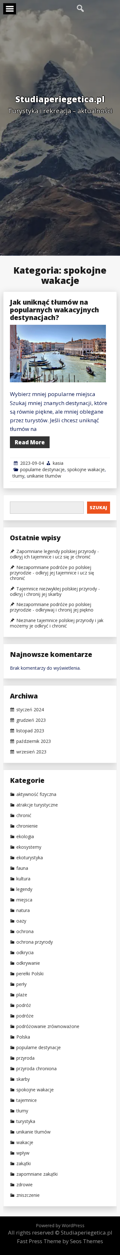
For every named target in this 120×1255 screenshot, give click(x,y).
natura (23, 910)
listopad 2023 (30, 731)
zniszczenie (28, 1195)
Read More (30, 442)
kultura (23, 879)
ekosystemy (28, 847)
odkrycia (25, 952)
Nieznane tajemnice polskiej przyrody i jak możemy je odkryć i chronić (56, 623)
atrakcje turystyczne (37, 805)
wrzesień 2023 (31, 752)
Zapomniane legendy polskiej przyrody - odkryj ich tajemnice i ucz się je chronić (54, 554)
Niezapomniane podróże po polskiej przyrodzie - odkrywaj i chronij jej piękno (51, 607)
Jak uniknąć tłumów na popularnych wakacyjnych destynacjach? (54, 310)
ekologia (25, 836)
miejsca (24, 900)
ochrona (25, 931)
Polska (23, 1037)
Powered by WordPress (60, 1225)
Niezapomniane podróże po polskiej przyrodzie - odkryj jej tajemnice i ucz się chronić (52, 573)
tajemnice (26, 1100)
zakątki (23, 1163)
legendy (24, 889)
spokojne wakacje (86, 469)
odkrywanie (28, 963)
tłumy (18, 476)
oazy (21, 921)
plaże (21, 995)
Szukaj (98, 507)
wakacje (24, 1142)
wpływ (22, 1153)
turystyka (25, 1121)
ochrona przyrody (34, 942)
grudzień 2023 (31, 720)
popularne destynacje (42, 469)
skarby (23, 1079)
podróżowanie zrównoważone (47, 1026)
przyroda (25, 1058)
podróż (23, 1005)
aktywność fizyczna (36, 794)
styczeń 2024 (30, 710)
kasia (58, 463)
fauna (22, 868)
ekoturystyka (29, 858)
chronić (23, 815)
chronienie (27, 826)
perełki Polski (30, 974)
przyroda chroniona (36, 1069)
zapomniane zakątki (37, 1174)
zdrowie (24, 1185)
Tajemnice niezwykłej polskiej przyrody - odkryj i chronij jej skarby (55, 591)
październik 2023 (33, 741)
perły (21, 984)
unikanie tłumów (44, 476)
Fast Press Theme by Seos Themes (60, 1241)
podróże (25, 1016)
